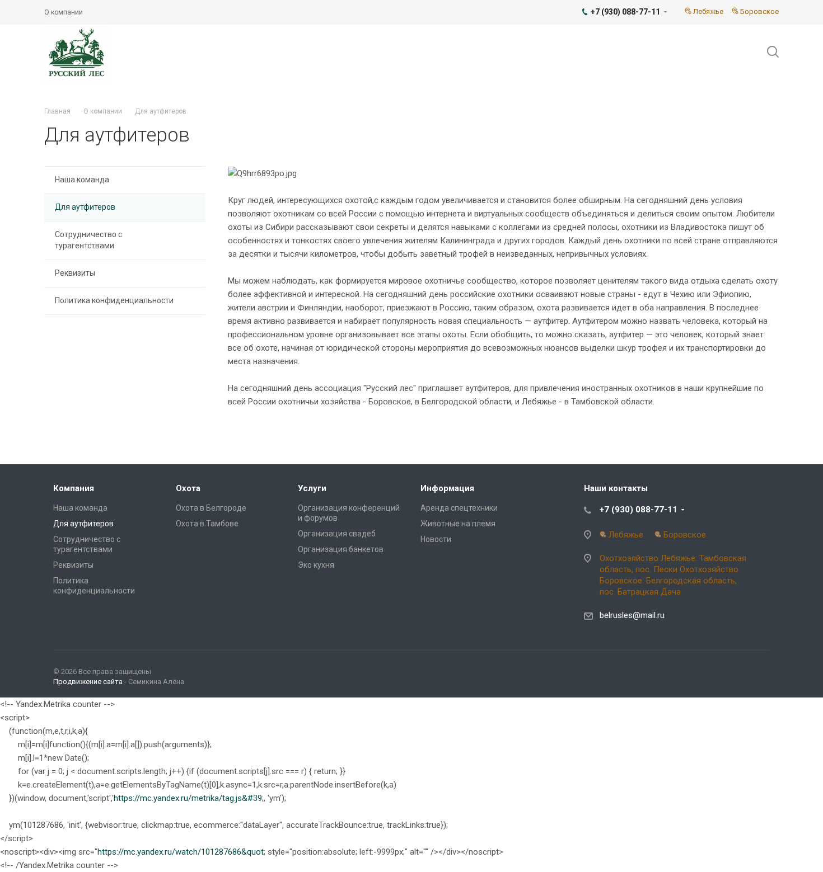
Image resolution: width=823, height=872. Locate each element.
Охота (188, 488)
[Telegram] (758, 674)
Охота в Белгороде (211, 507)
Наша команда (82, 179)
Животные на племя (457, 523)
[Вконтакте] (732, 674)
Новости (435, 539)
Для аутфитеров (85, 206)
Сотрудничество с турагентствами (88, 240)
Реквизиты (75, 272)
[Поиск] (767, 52)
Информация (447, 488)
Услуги (312, 488)
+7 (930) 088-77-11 (638, 510)
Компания (73, 488)
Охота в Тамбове (207, 523)
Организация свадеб (337, 533)
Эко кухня (316, 564)
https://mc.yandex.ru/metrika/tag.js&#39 (188, 798)
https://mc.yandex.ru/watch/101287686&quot (180, 852)
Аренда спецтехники (459, 507)
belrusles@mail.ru (632, 615)
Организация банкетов (341, 549)
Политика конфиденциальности (114, 300)
